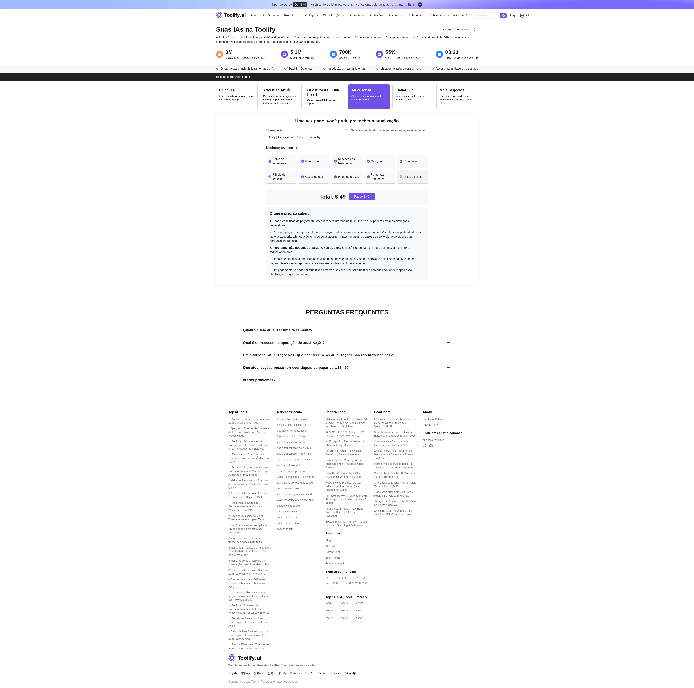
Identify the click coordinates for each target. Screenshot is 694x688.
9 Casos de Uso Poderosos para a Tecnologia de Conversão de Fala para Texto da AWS (248, 634)
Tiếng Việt (350, 673)
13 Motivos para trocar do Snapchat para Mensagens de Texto (248, 420)
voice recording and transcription (295, 500)
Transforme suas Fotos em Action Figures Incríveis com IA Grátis (393, 493)
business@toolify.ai (434, 440)
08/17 (359, 603)
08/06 (359, 617)
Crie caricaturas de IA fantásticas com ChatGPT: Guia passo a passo (394, 512)
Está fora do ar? (335, 563)
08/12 (344, 610)
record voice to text (288, 488)
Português (295, 673)
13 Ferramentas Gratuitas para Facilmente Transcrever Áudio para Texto (248, 457)
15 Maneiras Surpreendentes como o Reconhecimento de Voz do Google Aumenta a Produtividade (249, 470)
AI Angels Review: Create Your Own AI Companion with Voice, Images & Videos (346, 499)
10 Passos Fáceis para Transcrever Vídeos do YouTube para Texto (248, 646)
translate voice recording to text (295, 482)
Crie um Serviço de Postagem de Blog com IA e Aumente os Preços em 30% (393, 454)
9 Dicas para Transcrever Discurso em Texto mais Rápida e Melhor (248, 495)
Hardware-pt (333, 552)
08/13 (329, 610)
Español (309, 673)
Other (329, 588)
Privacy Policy (430, 424)
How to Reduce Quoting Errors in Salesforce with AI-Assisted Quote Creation (345, 463)
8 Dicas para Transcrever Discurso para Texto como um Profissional (248, 571)
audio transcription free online (294, 453)
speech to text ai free (289, 523)
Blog (328, 540)
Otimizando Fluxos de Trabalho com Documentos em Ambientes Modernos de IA (394, 422)
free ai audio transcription (291, 436)
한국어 (271, 673)
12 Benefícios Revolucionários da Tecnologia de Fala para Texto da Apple (247, 621)
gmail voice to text (287, 511)
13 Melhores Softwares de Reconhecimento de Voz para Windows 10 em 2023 (245, 506)
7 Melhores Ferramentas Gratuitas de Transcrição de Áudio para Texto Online (248, 483)
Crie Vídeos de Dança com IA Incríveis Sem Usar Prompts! (391, 443)
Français (336, 673)
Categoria (311, 15)
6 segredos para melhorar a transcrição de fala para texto (245, 540)
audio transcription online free (294, 448)
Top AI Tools (333, 557)
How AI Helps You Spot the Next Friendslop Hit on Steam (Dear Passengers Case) (344, 486)
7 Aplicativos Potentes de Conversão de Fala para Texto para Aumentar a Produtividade (249, 431)
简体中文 (245, 673)
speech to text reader (289, 517)
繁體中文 (259, 673)
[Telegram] (431, 445)
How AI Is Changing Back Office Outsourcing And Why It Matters (344, 474)
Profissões (376, 15)
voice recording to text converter (295, 476)
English (232, 673)
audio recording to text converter (295, 494)
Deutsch (322, 673)
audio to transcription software (294, 459)
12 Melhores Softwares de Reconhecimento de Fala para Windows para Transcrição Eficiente (248, 608)
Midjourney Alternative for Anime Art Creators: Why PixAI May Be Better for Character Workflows (346, 422)
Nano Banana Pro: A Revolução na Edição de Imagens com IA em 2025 (395, 433)
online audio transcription (291, 424)
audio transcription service (292, 442)
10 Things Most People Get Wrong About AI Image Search (345, 443)
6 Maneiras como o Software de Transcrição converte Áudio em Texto (249, 562)
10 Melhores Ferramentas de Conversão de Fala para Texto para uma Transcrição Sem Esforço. (248, 444)
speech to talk (285, 528)
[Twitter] (424, 445)
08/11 (359, 610)
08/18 (344, 603)
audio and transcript (288, 465)
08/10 (329, 617)
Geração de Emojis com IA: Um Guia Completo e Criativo (395, 503)
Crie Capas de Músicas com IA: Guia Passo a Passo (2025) (395, 484)
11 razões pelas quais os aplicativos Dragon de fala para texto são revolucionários (249, 528)
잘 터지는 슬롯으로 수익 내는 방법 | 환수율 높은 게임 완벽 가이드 (346, 433)
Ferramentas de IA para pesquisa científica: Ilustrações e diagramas (393, 465)
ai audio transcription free (291, 471)
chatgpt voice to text (288, 505)
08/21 (329, 603)
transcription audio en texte (292, 419)
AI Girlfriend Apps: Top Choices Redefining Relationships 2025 (343, 452)
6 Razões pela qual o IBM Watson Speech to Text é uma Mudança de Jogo (248, 582)
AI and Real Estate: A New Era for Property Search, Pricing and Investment (345, 512)
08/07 (344, 617)
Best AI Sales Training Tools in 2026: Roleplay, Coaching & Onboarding (347, 523)
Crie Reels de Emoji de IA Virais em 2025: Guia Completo (394, 474)
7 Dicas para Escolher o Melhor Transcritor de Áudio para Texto (246, 517)
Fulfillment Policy (432, 419)
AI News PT (332, 546)
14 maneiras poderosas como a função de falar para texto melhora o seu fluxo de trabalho (249, 595)
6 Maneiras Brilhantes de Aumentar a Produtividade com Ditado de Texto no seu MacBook (249, 551)
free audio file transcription (292, 430)
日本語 (283, 673)
